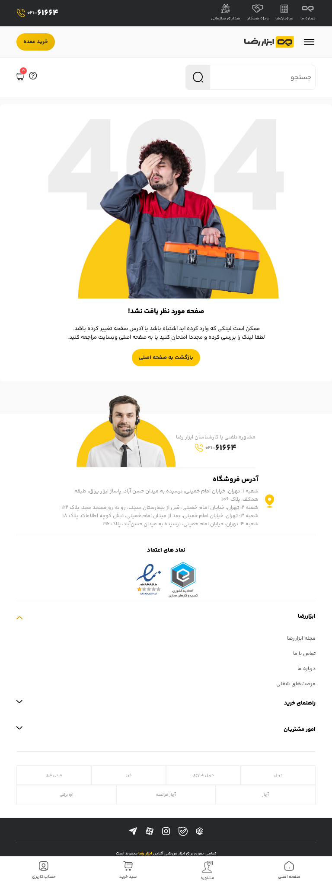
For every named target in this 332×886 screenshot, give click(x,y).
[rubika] (199, 831)
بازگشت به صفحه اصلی (166, 357)
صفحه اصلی (289, 876)
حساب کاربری (44, 876)
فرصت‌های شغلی (296, 684)
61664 (42, 13)
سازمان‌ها (284, 18)
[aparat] (149, 831)
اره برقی (66, 794)
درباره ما (308, 18)
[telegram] (133, 831)
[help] (33, 77)
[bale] (183, 831)
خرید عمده (35, 42)
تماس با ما (304, 654)
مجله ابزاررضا (301, 639)
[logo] (269, 42)
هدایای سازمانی (225, 18)
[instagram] (166, 831)
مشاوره (207, 878)
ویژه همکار (257, 18)
